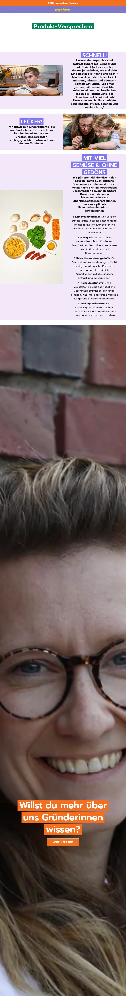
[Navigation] (10, 9)
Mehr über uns (63, 842)
